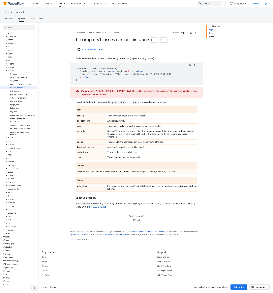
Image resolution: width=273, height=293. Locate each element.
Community (97, 3)
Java (41, 18)
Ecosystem (76, 3)
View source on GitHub (92, 49)
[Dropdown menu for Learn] (52, 3)
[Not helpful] (195, 33)
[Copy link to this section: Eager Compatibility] (99, 198)
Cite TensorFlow (164, 275)
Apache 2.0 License (78, 234)
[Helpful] (191, 33)
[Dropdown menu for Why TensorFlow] (130, 3)
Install (36, 3)
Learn (46, 3)
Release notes (163, 261)
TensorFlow (80, 33)
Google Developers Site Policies (116, 234)
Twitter (45, 271)
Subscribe (239, 287)
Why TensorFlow (119, 3)
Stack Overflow (164, 266)
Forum (44, 261)
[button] (18, 36)
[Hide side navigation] (34, 288)
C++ (32, 18)
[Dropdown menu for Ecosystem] (85, 3)
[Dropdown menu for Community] (106, 3)
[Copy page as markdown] (161, 40)
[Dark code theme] (190, 65)
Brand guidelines (164, 271)
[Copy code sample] (195, 65)
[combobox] (211, 3)
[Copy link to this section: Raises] (86, 180)
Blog (44, 257)
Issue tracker (163, 257)
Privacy (53, 287)
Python (21, 18)
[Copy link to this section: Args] (84, 110)
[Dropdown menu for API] (65, 3)
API (60, 3)
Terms (44, 287)
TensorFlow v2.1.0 (14, 12)
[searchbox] (19, 27)
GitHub (255, 3)
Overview (8, 18)
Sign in (266, 3)
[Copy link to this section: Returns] (87, 166)
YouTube (46, 275)
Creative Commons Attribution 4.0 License (147, 231)
